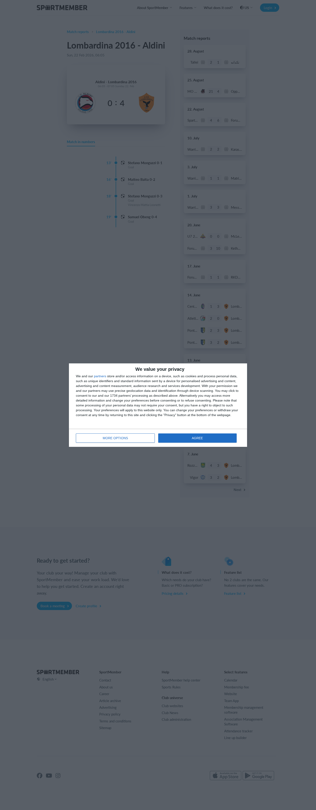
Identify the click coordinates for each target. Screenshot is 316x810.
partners (100, 376)
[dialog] (158, 405)
